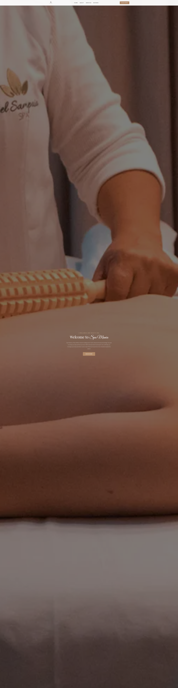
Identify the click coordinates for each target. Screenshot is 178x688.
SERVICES (88, 2)
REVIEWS (95, 2)
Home (76, 2)
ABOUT (82, 2)
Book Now (124, 2)
